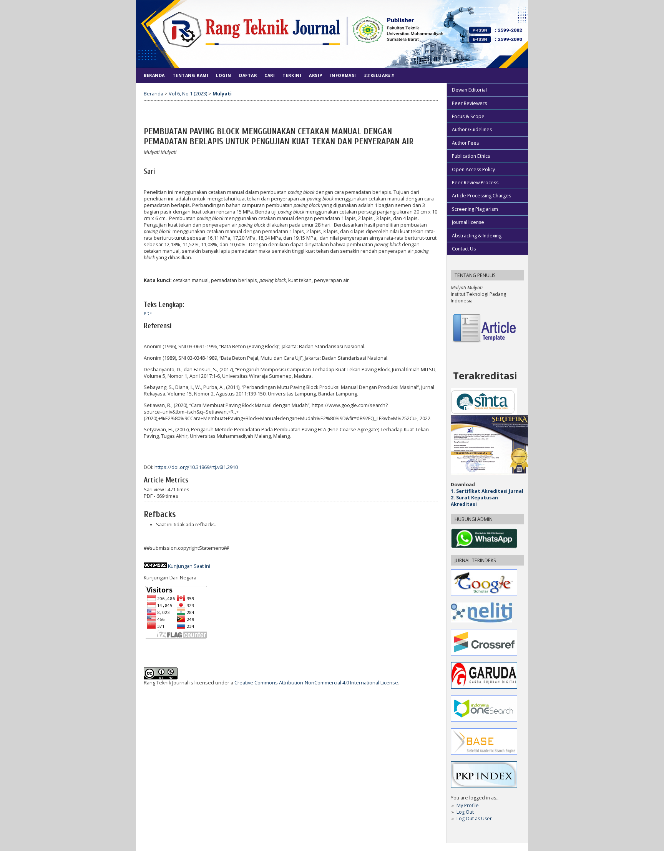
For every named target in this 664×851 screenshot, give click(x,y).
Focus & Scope (468, 116)
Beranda (154, 75)
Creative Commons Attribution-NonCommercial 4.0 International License (316, 682)
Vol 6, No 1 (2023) (188, 93)
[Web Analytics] (155, 566)
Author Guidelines (472, 129)
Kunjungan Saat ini (189, 566)
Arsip (315, 75)
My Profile (467, 805)
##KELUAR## (379, 75)
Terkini (291, 75)
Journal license (468, 222)
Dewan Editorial (469, 90)
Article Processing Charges (481, 195)
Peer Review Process (475, 182)
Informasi (343, 75)
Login (223, 75)
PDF (148, 313)
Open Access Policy (473, 169)
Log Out (465, 812)
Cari (269, 75)
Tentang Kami (190, 75)
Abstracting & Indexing (476, 235)
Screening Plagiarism (475, 209)
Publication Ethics (471, 156)
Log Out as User (474, 818)
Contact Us (464, 248)
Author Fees (465, 143)
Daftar (248, 75)
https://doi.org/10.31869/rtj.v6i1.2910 (196, 467)
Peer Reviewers (469, 103)
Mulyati (222, 93)
